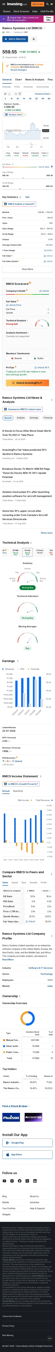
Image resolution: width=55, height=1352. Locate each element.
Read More (8, 959)
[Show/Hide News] (19, 94)
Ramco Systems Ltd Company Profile (23, 936)
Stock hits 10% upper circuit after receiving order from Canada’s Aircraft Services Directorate (25, 515)
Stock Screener (21, 11)
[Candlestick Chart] (5, 94)
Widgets (6, 1214)
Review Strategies (19, 70)
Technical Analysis (15, 542)
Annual (6, 791)
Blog (4, 1196)
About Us (34, 1196)
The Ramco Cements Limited (18, 1088)
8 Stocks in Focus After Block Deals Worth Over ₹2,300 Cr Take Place (26, 432)
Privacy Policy (8, 1326)
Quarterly (18, 791)
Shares (6, 11)
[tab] (15, 552)
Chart (18, 79)
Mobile (5, 1202)
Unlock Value (43, 167)
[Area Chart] (9, 94)
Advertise (34, 1202)
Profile (17, 87)
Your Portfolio (9, 1208)
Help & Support (37, 1208)
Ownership (28, 87)
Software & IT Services (41, 968)
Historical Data (42, 87)
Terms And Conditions (12, 1316)
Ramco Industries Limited (16, 1082)
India (34, 11)
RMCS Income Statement (20, 776)
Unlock (31, 921)
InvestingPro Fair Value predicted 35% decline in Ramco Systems (24, 451)
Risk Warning (7, 1335)
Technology (46, 974)
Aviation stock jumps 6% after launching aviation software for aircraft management (27, 494)
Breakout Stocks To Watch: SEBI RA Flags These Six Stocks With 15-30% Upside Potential (26, 473)
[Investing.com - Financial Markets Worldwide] (17, 4)
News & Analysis (34, 79)
